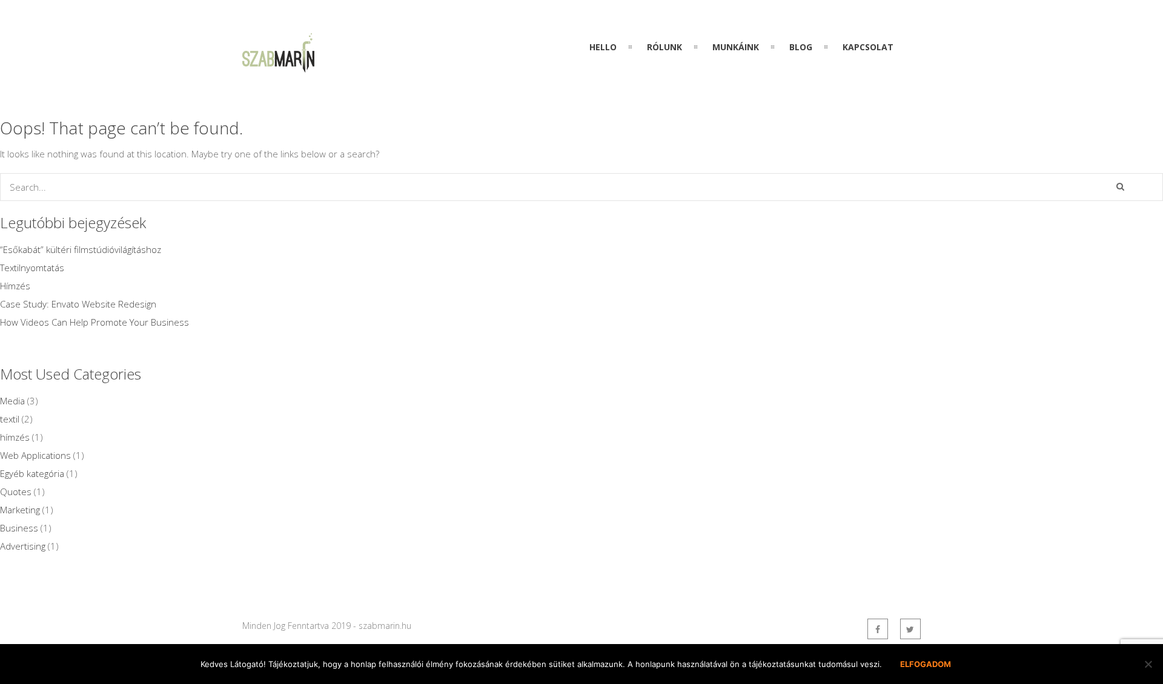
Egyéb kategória (32, 473)
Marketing (20, 510)
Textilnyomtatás (32, 267)
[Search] (1120, 186)
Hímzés (15, 286)
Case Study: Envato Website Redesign (78, 304)
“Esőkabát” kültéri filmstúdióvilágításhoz (80, 249)
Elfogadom (925, 664)
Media (12, 401)
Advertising (22, 546)
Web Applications (35, 455)
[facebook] (877, 629)
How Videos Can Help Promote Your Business (94, 322)
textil (9, 419)
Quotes (15, 491)
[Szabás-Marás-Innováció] (278, 65)
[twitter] (910, 629)
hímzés (15, 437)
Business (19, 528)
